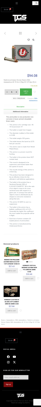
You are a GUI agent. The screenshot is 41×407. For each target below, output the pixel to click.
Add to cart (26, 92)
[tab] (20, 106)
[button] (16, 3)
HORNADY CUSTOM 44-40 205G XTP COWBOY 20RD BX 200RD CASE (11, 302)
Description (20, 106)
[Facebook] (8, 357)
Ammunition (10, 320)
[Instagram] (8, 362)
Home (3, 320)
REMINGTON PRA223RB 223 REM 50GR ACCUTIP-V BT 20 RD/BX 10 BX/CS (12, 262)
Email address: (8, 374)
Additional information (20, 111)
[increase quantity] (16, 92)
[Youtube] (14, 357)
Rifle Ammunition (20, 320)
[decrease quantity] (7, 92)
